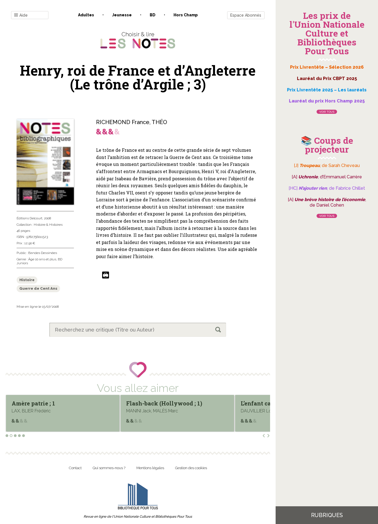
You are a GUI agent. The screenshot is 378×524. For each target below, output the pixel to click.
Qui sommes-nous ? (109, 468)
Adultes (86, 15)
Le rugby (254, 403)
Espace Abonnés (245, 15)
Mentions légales (150, 468)
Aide (23, 15)
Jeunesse (122, 15)
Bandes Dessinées (42, 253)
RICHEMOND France (122, 122)
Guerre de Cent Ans (38, 288)
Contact (75, 468)
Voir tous (326, 111)
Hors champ (186, 15)
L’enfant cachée (149, 403)
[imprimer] (105, 275)
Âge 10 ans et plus (42, 259)
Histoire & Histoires (48, 225)
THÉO (159, 122)
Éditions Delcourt (29, 218)
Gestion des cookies (191, 468)
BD (153, 15)
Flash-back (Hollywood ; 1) (52, 403)
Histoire (27, 280)
